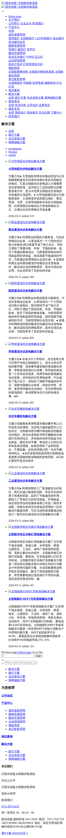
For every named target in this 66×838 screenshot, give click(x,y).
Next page (25, 652)
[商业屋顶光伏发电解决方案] (26, 222)
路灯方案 (14, 134)
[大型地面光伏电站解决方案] (26, 161)
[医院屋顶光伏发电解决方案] (26, 283)
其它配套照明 (16, 728)
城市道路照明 (16, 710)
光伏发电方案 (16, 138)
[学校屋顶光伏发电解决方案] (26, 344)
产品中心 (7, 702)
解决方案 (14, 669)
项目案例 (7, 736)
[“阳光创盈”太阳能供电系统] (33, 5)
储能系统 (14, 725)
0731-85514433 (10, 806)
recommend (14, 148)
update (12, 154)
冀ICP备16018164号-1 (14, 833)
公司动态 (7, 695)
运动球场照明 (16, 721)
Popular (12, 151)
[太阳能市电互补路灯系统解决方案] (31, 526)
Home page (14, 16)
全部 (11, 30)
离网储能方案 (16, 142)
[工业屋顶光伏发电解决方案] (26, 473)
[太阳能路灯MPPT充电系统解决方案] (31, 591)
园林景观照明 (16, 714)
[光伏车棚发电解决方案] (23, 408)
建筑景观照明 (16, 717)
